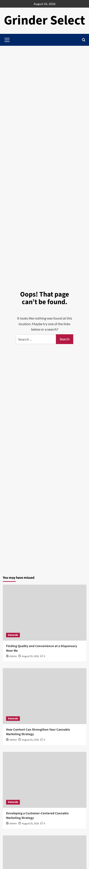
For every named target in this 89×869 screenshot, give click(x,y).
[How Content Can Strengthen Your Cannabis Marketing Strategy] (44, 696)
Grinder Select (44, 20)
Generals (13, 635)
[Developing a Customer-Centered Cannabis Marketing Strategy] (44, 780)
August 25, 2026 (30, 656)
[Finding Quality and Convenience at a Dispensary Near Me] (44, 613)
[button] (83, 40)
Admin (13, 656)
